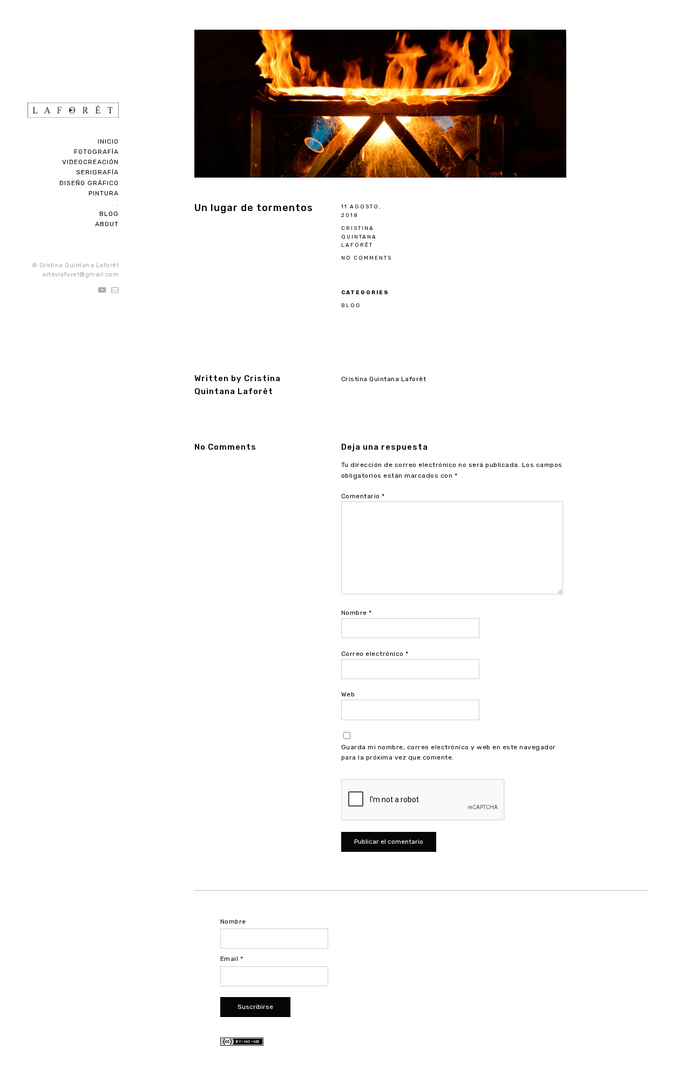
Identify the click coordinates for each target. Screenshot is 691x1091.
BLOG (109, 214)
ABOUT (107, 224)
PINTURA (104, 193)
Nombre (356, 612)
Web (348, 694)
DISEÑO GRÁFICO (89, 183)
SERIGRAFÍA (97, 172)
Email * (231, 959)
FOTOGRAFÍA (96, 151)
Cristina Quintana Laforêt (359, 236)
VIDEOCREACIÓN (90, 162)
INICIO (108, 141)
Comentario (363, 496)
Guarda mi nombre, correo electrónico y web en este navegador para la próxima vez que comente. (448, 752)
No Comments (366, 258)
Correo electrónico (375, 654)
